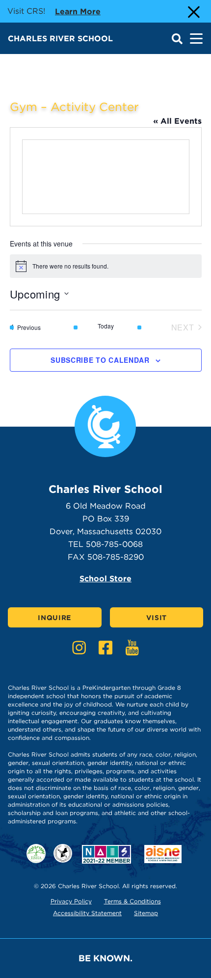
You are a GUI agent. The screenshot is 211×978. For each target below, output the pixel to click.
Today (106, 326)
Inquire (54, 618)
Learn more (78, 11)
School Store (105, 578)
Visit (156, 618)
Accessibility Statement (87, 913)
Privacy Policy (71, 901)
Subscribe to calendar (100, 360)
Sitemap (146, 913)
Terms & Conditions (132, 901)
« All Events (177, 121)
